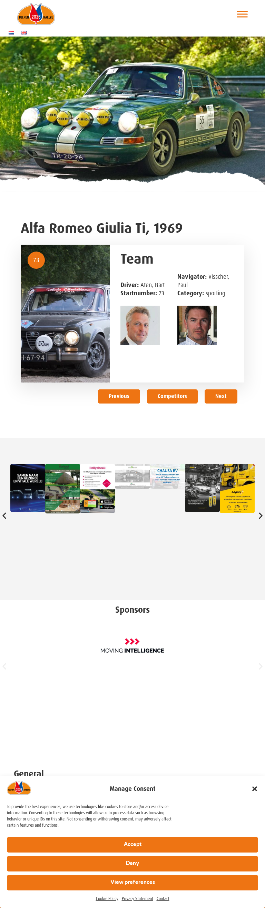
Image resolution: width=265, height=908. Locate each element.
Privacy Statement (137, 898)
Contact (163, 898)
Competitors (172, 396)
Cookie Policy (107, 898)
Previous (119, 396)
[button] (254, 788)
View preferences (132, 882)
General (29, 773)
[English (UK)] (25, 32)
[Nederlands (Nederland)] (13, 32)
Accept (132, 844)
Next (221, 396)
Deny (132, 863)
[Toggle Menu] (242, 14)
